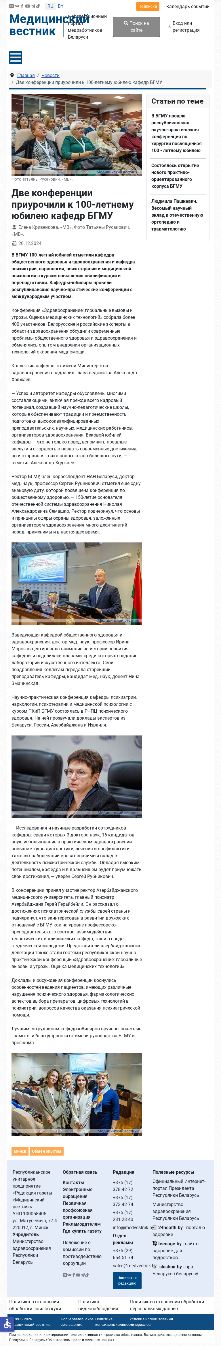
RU (50, 6)
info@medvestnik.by (133, 1227)
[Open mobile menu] (15, 57)
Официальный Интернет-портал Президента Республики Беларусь (179, 1188)
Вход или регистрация (186, 26)
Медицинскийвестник (49, 25)
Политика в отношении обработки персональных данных (167, 1305)
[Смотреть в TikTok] (38, 6)
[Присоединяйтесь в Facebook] (22, 6)
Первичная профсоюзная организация (78, 1210)
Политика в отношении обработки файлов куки (35, 1305)
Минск (20, 1151)
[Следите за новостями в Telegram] (33, 6)
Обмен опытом (46, 1151)
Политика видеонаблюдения (98, 1305)
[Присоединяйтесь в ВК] (17, 6)
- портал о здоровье (179, 1231)
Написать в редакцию (127, 1281)
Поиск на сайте (138, 26)
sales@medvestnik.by (135, 1265)
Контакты (73, 1182)
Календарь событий (187, 6)
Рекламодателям (82, 1224)
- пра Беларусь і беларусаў (175, 1270)
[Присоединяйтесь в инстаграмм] (11, 6)
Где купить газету (82, 1231)
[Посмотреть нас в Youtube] (27, 6)
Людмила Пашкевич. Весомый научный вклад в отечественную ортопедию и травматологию (177, 215)
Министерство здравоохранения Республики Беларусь (176, 1211)
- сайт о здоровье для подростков (176, 1250)
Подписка (147, 6)
